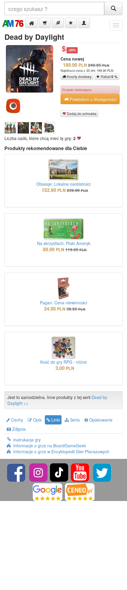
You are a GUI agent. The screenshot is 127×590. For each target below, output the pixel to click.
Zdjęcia (18, 429)
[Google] (47, 491)
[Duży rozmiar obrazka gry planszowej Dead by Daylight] (32, 69)
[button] (31, 23)
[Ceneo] (80, 491)
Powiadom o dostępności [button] (92, 99)
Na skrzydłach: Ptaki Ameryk (63, 243)
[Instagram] (39, 471)
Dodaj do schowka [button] (81, 113)
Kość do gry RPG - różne (63, 362)
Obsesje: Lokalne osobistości (63, 184)
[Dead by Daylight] (10, 128)
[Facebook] (17, 471)
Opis (37, 420)
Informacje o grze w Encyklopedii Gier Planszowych (61, 451)
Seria (74, 420)
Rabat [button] (109, 76)
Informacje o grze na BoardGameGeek (49, 446)
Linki (55, 420)
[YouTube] (80, 471)
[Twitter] (102, 471)
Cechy (16, 420)
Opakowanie (100, 420)
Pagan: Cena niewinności (63, 303)
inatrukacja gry (27, 440)
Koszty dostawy (79, 76)
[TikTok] (59, 471)
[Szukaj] (113, 8)
